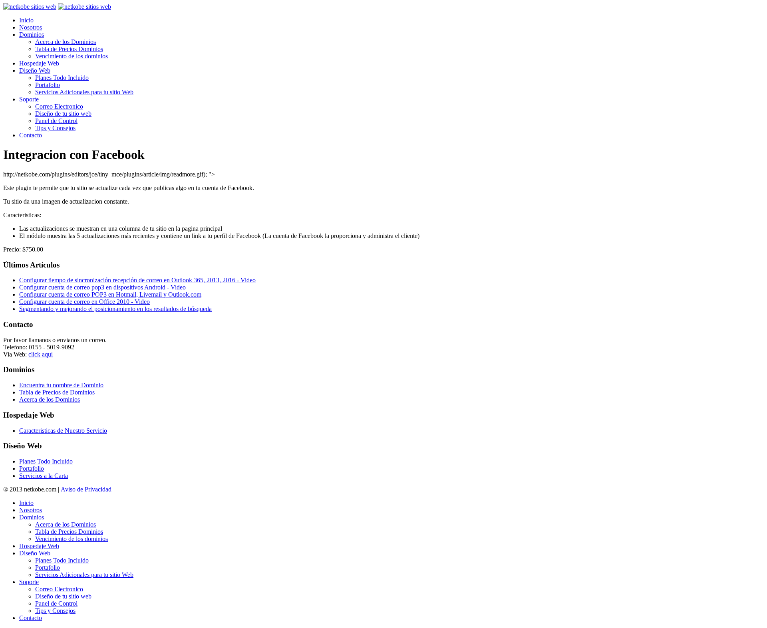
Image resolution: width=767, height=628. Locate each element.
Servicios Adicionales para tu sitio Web (84, 92)
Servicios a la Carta (43, 475)
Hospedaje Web (39, 63)
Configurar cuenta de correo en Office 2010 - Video (84, 301)
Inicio (26, 20)
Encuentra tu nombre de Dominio (61, 385)
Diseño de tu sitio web (63, 113)
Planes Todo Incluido (62, 77)
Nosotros (30, 27)
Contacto (30, 135)
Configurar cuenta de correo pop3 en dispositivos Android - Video (102, 287)
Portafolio (47, 84)
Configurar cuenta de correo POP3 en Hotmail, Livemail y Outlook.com (110, 294)
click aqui (40, 354)
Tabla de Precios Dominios (69, 49)
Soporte (29, 99)
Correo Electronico (59, 106)
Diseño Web (34, 70)
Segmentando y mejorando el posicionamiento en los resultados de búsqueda (115, 308)
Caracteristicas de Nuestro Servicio (63, 430)
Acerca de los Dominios (65, 41)
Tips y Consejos (55, 128)
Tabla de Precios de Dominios (57, 392)
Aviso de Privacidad (86, 489)
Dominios (31, 34)
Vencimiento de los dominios (71, 56)
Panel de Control (56, 120)
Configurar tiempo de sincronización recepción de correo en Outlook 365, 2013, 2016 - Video (137, 280)
